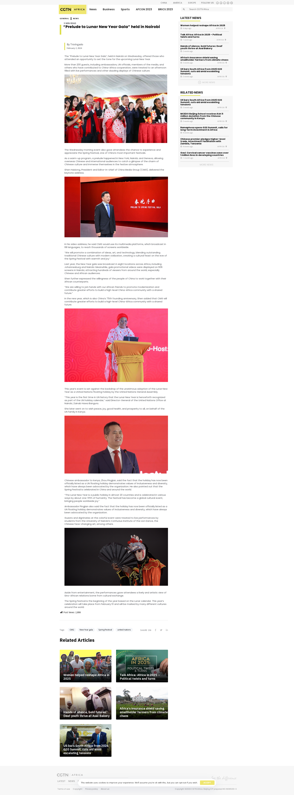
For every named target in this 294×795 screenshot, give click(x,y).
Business (109, 9)
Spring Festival (105, 629)
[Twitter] (221, 3)
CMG (72, 629)
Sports (125, 9)
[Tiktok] (231, 3)
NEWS (76, 18)
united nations (124, 629)
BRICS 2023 (165, 9)
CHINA (164, 2)
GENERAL (64, 18)
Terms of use (63, 789)
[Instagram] (228, 3)
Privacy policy (91, 789)
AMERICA (177, 2)
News (93, 9)
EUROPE (192, 2)
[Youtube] (224, 3)
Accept (207, 782)
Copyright (77, 789)
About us (105, 789)
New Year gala (86, 629)
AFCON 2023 (144, 9)
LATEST (61, 781)
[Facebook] (217, 3)
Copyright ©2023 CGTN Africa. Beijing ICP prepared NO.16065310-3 (206, 789)
